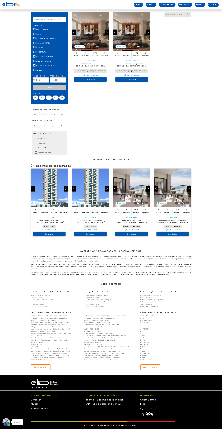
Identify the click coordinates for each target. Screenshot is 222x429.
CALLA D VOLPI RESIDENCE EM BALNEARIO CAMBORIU (106, 346)
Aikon (142, 327)
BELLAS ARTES (36, 336)
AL (141, 331)
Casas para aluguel (94, 297)
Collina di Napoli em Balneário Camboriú (101, 360)
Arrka (142, 336)
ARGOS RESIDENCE (91, 329)
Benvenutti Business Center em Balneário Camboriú (106, 336)
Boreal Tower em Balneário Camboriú (99, 340)
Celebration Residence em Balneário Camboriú (104, 353)
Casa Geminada (43, 43)
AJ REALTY (144, 329)
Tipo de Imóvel (40, 25)
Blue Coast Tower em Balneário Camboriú (101, 338)
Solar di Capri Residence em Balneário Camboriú (90, 71)
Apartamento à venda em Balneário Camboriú (50, 329)
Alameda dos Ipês (148, 316)
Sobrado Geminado (45, 65)
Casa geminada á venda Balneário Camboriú (50, 353)
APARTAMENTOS (166, 5)
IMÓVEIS (150, 5)
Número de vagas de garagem (46, 109)
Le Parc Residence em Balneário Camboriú (49, 318)
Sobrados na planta (148, 302)
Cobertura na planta (149, 306)
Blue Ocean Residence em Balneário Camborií (50, 340)
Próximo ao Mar (44, 153)
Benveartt (144, 344)
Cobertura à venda (39, 306)
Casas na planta (147, 297)
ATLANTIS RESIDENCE (92, 331)
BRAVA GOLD (36, 344)
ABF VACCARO (146, 320)
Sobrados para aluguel (95, 302)
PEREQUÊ (212, 5)
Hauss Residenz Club (131, 226)
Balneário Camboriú (131, 264)
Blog (143, 404)
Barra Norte (145, 342)
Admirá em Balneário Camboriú (97, 322)
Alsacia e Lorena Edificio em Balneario (100, 327)
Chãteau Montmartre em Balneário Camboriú (103, 355)
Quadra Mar (43, 148)
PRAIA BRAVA (184, 5)
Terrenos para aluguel (95, 304)
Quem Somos (148, 399)
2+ (42, 98)
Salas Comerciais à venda (42, 300)
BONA (142, 346)
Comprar (36, 399)
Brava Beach (145, 349)
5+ (62, 98)
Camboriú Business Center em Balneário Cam (50, 349)
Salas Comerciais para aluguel (99, 300)
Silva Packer (83, 259)
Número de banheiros (42, 121)
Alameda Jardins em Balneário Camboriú (101, 325)
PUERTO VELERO (49, 226)
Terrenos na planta (148, 304)
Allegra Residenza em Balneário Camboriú (49, 327)
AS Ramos (144, 338)
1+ (35, 98)
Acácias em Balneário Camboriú (44, 320)
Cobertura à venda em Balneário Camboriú (102, 358)
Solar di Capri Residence (52, 259)
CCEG (142, 351)
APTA (142, 333)
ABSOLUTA (144, 322)
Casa (38, 34)
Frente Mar (42, 138)
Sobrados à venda (38, 302)
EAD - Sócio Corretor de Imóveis (105, 404)
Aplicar (49, 87)
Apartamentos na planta (150, 295)
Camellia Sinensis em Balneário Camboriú (101, 349)
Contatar (90, 79)
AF (141, 325)
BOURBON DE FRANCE (93, 342)
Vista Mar (42, 143)
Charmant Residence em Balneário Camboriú (50, 355)
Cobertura (41, 52)
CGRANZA (144, 353)
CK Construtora (147, 360)
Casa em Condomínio (46, 38)
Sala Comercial (43, 61)
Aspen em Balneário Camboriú (44, 331)
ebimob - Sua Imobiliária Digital (104, 399)
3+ (48, 98)
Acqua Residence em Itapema (96, 320)
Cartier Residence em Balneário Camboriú (102, 351)
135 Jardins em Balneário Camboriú (99, 318)
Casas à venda (37, 297)
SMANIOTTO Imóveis (62, 272)
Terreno (40, 70)
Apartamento (42, 29)
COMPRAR (138, 5)
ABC (142, 318)
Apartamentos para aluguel (97, 295)
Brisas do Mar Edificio (93, 344)
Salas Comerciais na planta (152, 300)
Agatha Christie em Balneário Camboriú (48, 325)
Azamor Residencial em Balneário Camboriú (49, 316)
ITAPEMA (199, 5)
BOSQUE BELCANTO (39, 342)
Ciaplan (143, 355)
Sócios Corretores (41, 272)
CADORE (34, 346)
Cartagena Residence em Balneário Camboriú (50, 351)
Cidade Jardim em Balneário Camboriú (47, 358)
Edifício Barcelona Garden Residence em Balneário (106, 316)
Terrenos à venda (38, 304)
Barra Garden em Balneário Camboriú (100, 333)
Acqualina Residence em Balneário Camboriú (50, 322)
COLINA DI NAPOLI (39, 360)
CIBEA (142, 358)
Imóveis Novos (39, 408)
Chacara (40, 47)
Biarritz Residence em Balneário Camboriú (49, 338)
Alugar (34, 404)
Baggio (143, 340)
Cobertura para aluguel (96, 306)
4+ (55, 98)
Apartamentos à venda (40, 295)
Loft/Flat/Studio (44, 57)
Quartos (37, 94)
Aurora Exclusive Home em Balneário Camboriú (51, 333)
